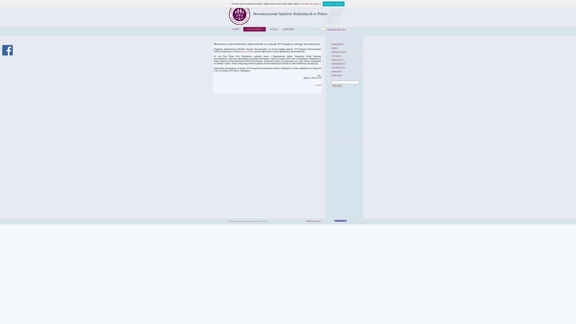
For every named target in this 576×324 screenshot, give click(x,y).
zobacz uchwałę (246, 52)
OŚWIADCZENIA (339, 52)
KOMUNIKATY (338, 44)
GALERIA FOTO (338, 68)
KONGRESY (337, 75)
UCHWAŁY (336, 56)
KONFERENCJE (338, 64)
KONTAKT (288, 29)
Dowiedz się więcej (310, 4)
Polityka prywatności (313, 221)
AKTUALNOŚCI (255, 29)
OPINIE (335, 48)
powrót (318, 85)
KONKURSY (337, 71)
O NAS (273, 29)
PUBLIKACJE (337, 60)
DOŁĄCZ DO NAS (336, 29)
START (235, 29)
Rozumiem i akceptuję (333, 4)
